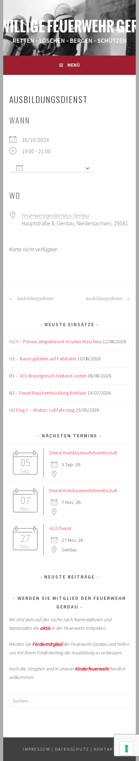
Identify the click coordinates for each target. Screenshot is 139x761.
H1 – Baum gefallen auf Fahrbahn (42, 358)
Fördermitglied (47, 644)
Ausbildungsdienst (34, 298)
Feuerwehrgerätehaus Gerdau (55, 215)
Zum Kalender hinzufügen (53, 168)
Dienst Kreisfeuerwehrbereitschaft (83, 452)
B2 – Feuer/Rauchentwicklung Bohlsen (47, 393)
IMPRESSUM (36, 749)
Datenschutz (72, 749)
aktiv (45, 628)
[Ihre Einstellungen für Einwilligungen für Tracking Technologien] (126, 748)
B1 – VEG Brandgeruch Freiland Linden (48, 375)
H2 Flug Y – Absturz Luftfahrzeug (41, 410)
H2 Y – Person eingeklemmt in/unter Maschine (55, 341)
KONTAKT (105, 749)
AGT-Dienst (60, 528)
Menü (73, 65)
